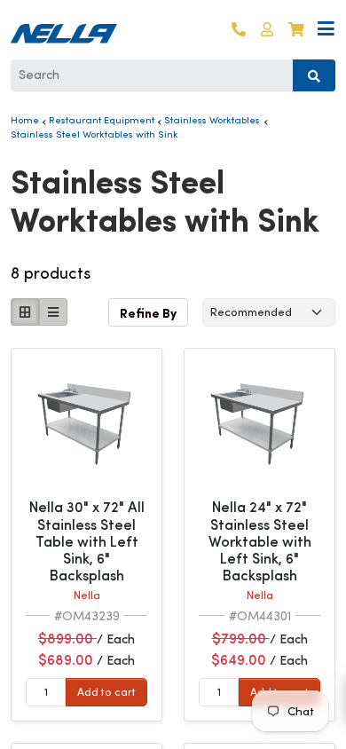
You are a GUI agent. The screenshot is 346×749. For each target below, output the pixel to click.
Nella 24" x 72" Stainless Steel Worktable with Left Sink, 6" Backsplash (259, 541)
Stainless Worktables (212, 119)
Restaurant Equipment (101, 119)
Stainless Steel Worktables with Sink (94, 134)
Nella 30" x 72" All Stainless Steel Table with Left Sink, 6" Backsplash (87, 541)
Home (25, 119)
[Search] (314, 75)
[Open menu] (326, 29)
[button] (267, 29)
